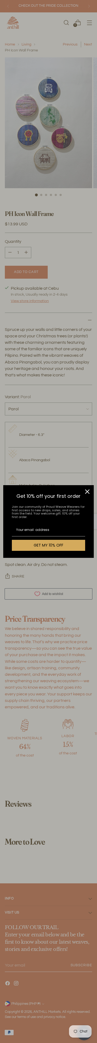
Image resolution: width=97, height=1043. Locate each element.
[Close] (87, 491)
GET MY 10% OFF (48, 545)
